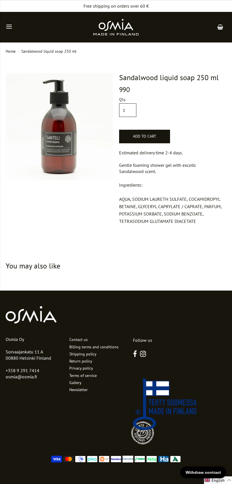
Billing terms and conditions (94, 346)
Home (11, 51)
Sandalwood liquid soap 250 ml (48, 51)
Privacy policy (81, 368)
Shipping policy (82, 354)
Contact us (78, 339)
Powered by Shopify (127, 470)
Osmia (107, 470)
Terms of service (83, 375)
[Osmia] (116, 27)
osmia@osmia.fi (21, 376)
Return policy (80, 361)
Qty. (122, 99)
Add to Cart (144, 136)
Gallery (75, 382)
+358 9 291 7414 (22, 370)
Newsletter (78, 389)
